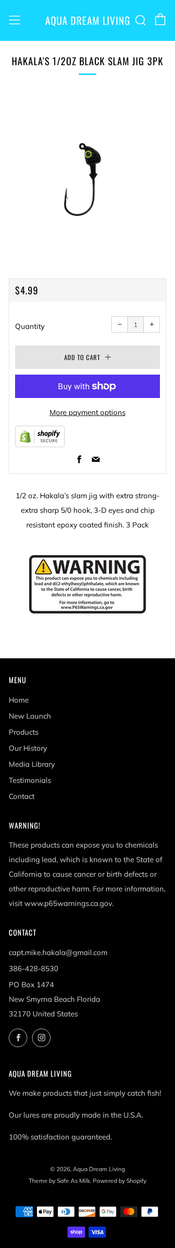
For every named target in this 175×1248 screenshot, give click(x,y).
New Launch (30, 716)
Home (19, 700)
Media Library (32, 764)
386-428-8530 (33, 968)
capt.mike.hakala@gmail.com (58, 952)
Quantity (30, 326)
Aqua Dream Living (87, 20)
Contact (22, 796)
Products (23, 732)
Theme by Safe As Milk (59, 1180)
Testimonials (30, 780)
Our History (28, 748)
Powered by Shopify (119, 1180)
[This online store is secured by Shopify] (40, 435)
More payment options (87, 412)
